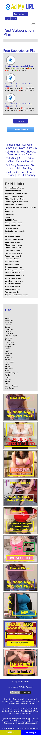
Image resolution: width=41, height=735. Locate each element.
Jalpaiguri (8, 353)
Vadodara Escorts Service (14, 188)
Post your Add (19, 14)
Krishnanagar (9, 362)
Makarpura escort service (14, 275)
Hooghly (8, 346)
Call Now (10, 732)
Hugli (7, 351)
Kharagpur (8, 357)
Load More (20, 121)
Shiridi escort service (13, 225)
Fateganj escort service (13, 253)
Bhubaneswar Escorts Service (16, 193)
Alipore (7, 318)
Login (7, 19)
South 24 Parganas (11, 386)
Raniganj (8, 379)
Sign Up (14, 19)
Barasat (7, 327)
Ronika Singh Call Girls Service (16, 202)
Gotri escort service (12, 261)
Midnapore (8, 366)
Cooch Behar (9, 333)
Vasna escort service (12, 286)
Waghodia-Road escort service (16, 295)
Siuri (6, 384)
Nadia (7, 370)
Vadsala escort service (13, 284)
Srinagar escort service (13, 223)
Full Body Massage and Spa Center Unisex (20, 208)
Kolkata (7, 360)
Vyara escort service (12, 237)
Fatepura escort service (13, 256)
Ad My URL (9, 212)
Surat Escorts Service (13, 190)
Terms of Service (23, 681)
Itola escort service (12, 264)
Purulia (7, 375)
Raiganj (7, 377)
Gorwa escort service (13, 259)
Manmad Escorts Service (14, 239)
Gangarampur (10, 344)
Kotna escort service (12, 273)
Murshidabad (9, 368)
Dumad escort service (13, 250)
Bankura (8, 325)
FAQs (14, 681)
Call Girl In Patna (11, 220)
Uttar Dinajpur (10, 388)
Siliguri (7, 381)
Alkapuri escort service (13, 245)
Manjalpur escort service (14, 281)
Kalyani (7, 355)
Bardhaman (9, 329)
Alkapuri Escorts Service (14, 196)
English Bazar (10, 342)
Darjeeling (8, 338)
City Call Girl (10, 214)
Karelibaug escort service (14, 270)
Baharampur (9, 320)
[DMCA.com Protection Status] (20, 692)
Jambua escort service (13, 267)
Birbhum (8, 331)
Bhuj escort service (12, 234)
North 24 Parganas (11, 373)
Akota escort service (12, 242)
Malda (7, 364)
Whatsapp (31, 732)
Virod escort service (12, 289)
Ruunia (7, 217)
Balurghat (8, 322)
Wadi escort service (12, 292)
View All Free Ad (20, 129)
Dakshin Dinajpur (11, 336)
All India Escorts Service (14, 204)
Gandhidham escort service (15, 231)
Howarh (7, 349)
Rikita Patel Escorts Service (15, 199)
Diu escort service (11, 228)
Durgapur (8, 340)
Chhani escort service (13, 248)
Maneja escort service (13, 278)
